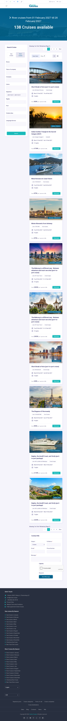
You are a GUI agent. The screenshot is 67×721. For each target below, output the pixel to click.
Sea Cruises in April (11, 621)
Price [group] (42, 56)
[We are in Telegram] (14, 1)
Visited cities (9, 113)
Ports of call (38, 701)
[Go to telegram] (39, 717)
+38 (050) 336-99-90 (12, 599)
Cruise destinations (33, 705)
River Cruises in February (12, 655)
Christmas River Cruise (12, 679)
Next (60, 49)
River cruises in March (12, 657)
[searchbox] (7, 66)
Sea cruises (11, 54)
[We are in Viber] (6, 1)
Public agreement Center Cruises (15, 606)
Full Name (50, 541)
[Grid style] (57, 56)
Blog (27, 709)
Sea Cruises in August (12, 630)
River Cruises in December (13, 677)
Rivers (8, 62)
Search (16, 133)
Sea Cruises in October (12, 635)
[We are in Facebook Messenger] (17, 1)
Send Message (46, 577)
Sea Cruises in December (12, 640)
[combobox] (16, 65)
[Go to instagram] (27, 717)
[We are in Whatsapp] (10, 1)
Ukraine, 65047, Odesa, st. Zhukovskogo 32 (18, 595)
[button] (31, 73)
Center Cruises (33, 714)
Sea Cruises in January (12, 615)
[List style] (54, 56)
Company (8, 76)
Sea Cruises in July (11, 628)
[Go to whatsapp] (36, 717)
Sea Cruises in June (11, 626)
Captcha (41, 563)
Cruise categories (28, 701)
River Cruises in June (11, 664)
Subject (33, 541)
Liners (8, 84)
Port (7, 105)
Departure (9, 91)
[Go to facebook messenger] (42, 717)
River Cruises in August (12, 668)
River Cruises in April (11, 659)
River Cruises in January (12, 652)
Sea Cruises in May (11, 624)
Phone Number (51, 548)
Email (33, 548)
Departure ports (17, 701)
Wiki (45, 709)
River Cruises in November (13, 675)
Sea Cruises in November (12, 637)
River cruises (20, 54)
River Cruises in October (12, 673)
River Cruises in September (13, 670)
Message (34, 555)
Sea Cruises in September (13, 633)
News (40, 709)
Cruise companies (49, 701)
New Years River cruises (12, 682)
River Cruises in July (11, 666)
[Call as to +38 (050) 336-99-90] (21, 1)
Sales (22, 709)
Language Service (11, 120)
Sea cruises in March (11, 619)
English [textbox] (7, 687)
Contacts (33, 709)
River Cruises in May (11, 661)
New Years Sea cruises (12, 644)
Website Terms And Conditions (15, 604)
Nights (8, 99)
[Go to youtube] (30, 717)
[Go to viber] (33, 717)
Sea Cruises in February (12, 617)
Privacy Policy (10, 602)
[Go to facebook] (24, 717)
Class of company (11, 69)
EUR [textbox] (7, 695)
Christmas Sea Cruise (12, 642)
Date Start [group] (35, 56)
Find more (56, 101)
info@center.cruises (12, 597)
